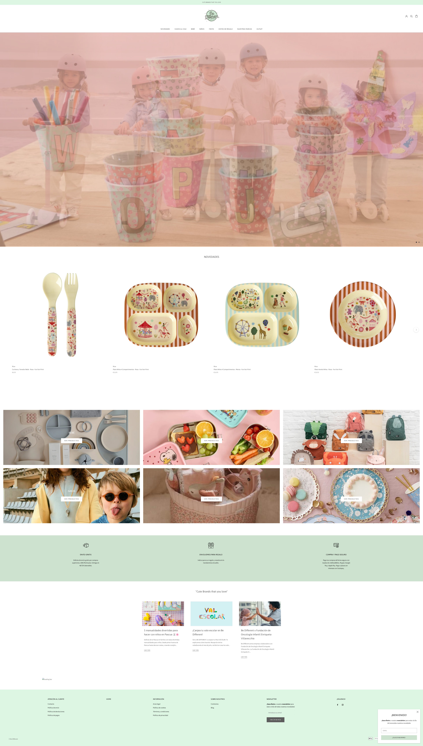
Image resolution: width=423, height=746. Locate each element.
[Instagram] (342, 704)
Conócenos (214, 704)
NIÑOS (201, 29)
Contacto (51, 704)
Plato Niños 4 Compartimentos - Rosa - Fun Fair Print (131, 369)
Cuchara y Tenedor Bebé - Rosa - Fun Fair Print (28, 369)
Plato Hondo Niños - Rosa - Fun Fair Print (328, 369)
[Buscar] (411, 16)
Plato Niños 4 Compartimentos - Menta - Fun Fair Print (232, 369)
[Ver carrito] (416, 16)
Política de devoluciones (56, 711)
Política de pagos (53, 715)
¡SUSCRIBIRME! (399, 737)
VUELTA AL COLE (180, 29)
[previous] (6, 329)
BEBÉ (193, 29)
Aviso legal (156, 704)
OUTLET (259, 29)
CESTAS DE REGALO (225, 29)
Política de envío (53, 708)
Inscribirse (275, 720)
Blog (212, 708)
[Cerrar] (418, 712)
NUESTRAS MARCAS (244, 29)
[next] (416, 329)
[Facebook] (337, 704)
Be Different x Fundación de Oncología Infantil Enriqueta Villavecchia (256, 634)
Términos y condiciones (161, 711)
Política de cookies (159, 708)
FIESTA (211, 29)
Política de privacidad (160, 715)
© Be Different (13, 739)
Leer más (147, 650)
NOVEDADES (165, 29)
